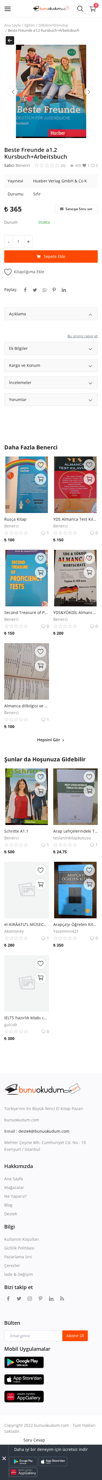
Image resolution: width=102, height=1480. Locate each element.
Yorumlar (18, 399)
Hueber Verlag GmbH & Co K (60, 181)
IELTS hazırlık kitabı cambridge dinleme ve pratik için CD (26, 1017)
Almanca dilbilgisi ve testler (26, 705)
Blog (8, 1205)
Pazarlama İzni (18, 1256)
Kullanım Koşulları (21, 1239)
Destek (10, 1213)
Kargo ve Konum (24, 365)
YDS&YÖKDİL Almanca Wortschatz (75, 612)
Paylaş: (10, 289)
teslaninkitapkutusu (72, 838)
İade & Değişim (18, 1274)
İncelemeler (20, 382)
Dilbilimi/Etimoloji (53, 25)
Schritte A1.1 (16, 831)
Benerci (23, 165)
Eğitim (29, 25)
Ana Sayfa (12, 25)
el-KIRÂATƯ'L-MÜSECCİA (26, 924)
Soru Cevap (34, 1440)
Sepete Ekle (54, 256)
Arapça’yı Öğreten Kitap (75, 924)
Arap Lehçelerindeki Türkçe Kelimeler (75, 831)
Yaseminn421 (66, 931)
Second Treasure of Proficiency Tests (26, 612)
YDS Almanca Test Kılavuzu (75, 519)
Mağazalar (14, 1187)
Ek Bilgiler (18, 348)
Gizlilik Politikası (19, 1248)
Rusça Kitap (15, 519)
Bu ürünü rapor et (82, 336)
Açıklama (17, 313)
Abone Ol (75, 1335)
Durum (11, 222)
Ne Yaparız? (15, 1196)
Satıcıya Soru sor (78, 208)
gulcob (10, 1024)
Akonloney (14, 931)
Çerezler (12, 1265)
